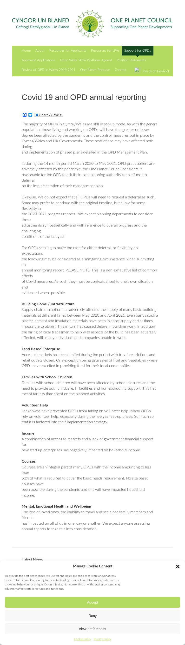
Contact (120, 70)
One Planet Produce (95, 70)
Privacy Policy (102, 639)
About (40, 50)
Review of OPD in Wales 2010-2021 (48, 70)
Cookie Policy (82, 639)
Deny (92, 616)
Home (26, 50)
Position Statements (131, 60)
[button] (177, 566)
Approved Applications (38, 60)
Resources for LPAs (105, 50)
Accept (92, 602)
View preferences (92, 629)
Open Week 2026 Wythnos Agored (86, 60)
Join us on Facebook (155, 71)
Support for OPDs (137, 50)
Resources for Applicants (67, 50)
